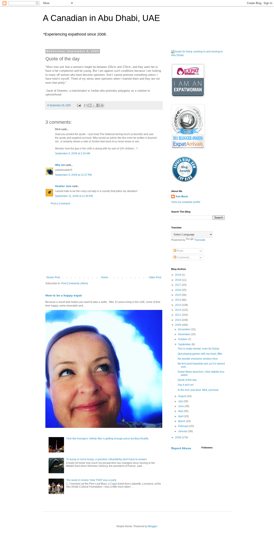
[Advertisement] (103, 241)
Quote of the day (187, 379)
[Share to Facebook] (98, 105)
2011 (178, 314)
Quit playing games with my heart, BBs (200, 353)
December (184, 329)
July (180, 401)
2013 (178, 305)
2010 (178, 319)
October (183, 339)
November (184, 334)
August (182, 396)
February (183, 426)
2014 (178, 299)
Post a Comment (60, 203)
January (183, 431)
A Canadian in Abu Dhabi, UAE (101, 18)
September (185, 344)
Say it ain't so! (186, 384)
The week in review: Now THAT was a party (91, 480)
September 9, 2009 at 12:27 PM (73, 174)
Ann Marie (182, 196)
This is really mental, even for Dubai (198, 348)
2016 (178, 290)
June (181, 406)
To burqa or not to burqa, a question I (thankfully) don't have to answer (106, 459)
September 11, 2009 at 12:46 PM (74, 196)
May (181, 411)
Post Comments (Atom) (74, 283)
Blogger (152, 526)
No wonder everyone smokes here (198, 358)
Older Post (155, 277)
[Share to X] (94, 105)
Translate (199, 239)
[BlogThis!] (90, 105)
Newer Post (53, 277)
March (182, 421)
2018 (178, 279)
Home (104, 277)
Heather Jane (63, 186)
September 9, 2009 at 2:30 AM (72, 153)
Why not (60, 165)
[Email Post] (79, 105)
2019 (178, 274)
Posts (179, 250)
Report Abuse (181, 448)
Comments (182, 257)
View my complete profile (185, 202)
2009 (178, 324)
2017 (178, 284)
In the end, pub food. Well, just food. (198, 389)
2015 (178, 294)
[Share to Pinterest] (102, 105)
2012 (178, 309)
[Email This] (86, 105)
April (181, 416)
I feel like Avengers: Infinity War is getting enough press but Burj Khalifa (107, 438)
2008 (178, 437)
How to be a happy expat (63, 295)
